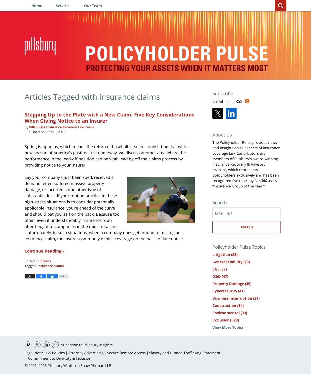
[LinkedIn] (231, 113)
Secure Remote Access (126, 352)
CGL (219, 269)
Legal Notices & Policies (45, 352)
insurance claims (51, 266)
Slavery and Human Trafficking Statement (184, 352)
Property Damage (231, 283)
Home (36, 5)
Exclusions (225, 320)
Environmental (229, 312)
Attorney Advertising (86, 352)
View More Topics (228, 327)
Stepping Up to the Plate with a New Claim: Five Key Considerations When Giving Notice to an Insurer (109, 117)
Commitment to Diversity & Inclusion (59, 358)
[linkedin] (46, 344)
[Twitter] (217, 113)
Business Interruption (236, 298)
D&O (220, 276)
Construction (228, 305)
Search (246, 227)
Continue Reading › (44, 251)
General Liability (231, 261)
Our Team (93, 5)
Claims (46, 261)
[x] (37, 344)
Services (63, 5)
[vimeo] (28, 344)
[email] (55, 344)
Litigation (224, 254)
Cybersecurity (228, 290)
